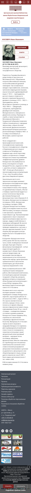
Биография (21, 48)
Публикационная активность (11, 387)
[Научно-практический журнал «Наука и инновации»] (6, 455)
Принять (8, 486)
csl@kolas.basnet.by (7, 420)
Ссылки (22, 57)
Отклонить (21, 486)
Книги (21, 52)
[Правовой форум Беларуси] (6, 461)
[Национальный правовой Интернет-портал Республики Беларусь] (6, 449)
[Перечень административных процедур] (17, 443)
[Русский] (20, 2)
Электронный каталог (8, 374)
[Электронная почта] (7, 2)
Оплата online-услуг (7, 397)
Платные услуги (6, 392)
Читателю (4, 376)
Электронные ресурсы (8, 384)
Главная (3, 29)
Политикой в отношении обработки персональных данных (16, 479)
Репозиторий (5, 379)
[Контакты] (28, 2)
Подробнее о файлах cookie (15, 490)
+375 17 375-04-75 (7, 418)
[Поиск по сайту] (11, 2)
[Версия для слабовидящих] (15, 2)
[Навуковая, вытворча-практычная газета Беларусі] (17, 455)
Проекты (10, 29)
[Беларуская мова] (23, 2)
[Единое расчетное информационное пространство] (17, 449)
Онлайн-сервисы (7, 394)
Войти (15, 22)
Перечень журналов (8, 389)
